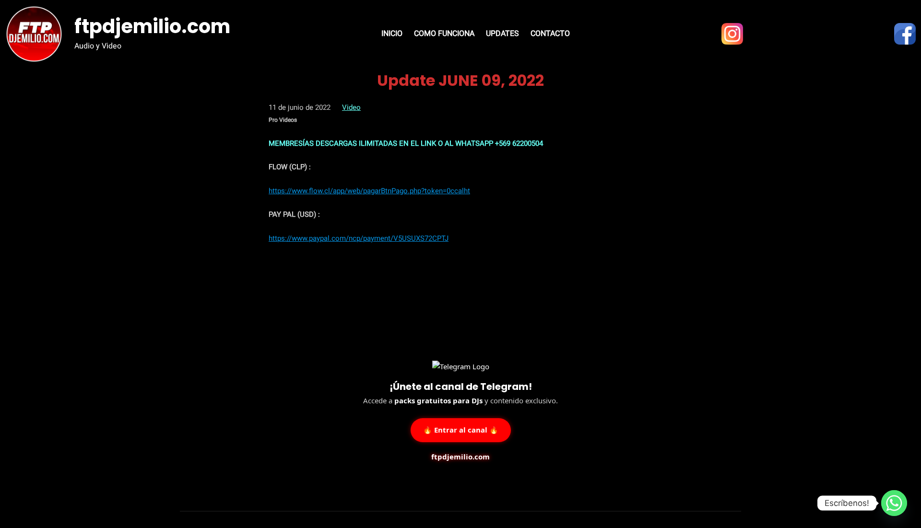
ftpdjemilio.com (152, 26)
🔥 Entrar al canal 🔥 (460, 429)
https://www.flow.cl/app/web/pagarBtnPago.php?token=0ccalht (369, 191)
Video (351, 107)
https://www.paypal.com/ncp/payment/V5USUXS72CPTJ (359, 238)
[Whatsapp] (894, 503)
